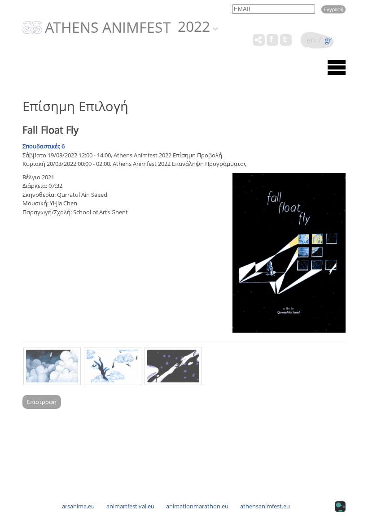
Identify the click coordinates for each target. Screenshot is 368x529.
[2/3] (113, 366)
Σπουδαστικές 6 (43, 146)
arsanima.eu (78, 506)
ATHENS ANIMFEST (108, 28)
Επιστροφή (42, 402)
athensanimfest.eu (265, 506)
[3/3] (173, 366)
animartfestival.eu (130, 506)
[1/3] (52, 366)
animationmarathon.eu (197, 506)
